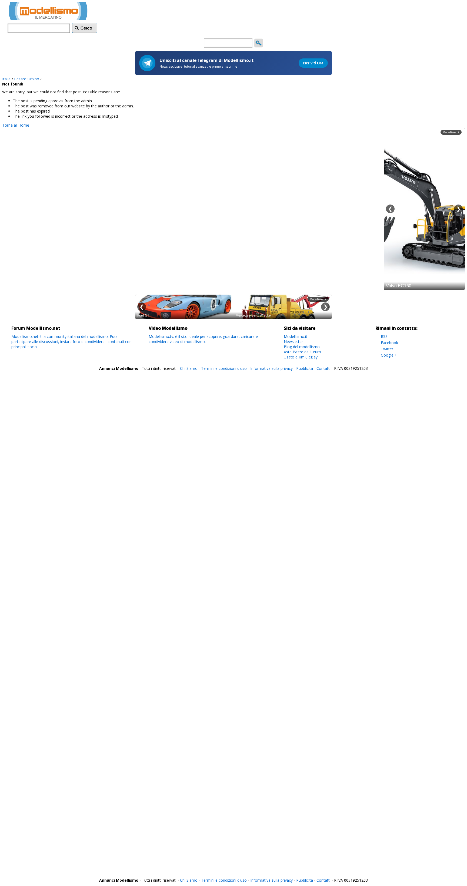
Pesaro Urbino (26, 78)
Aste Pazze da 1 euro (302, 351)
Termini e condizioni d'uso (224, 368)
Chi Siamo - (190, 368)
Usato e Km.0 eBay (301, 357)
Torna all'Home (15, 125)
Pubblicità (305, 368)
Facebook (389, 342)
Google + (389, 355)
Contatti (323, 368)
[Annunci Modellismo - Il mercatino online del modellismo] (48, 18)
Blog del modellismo (302, 346)
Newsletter (293, 341)
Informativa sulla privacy (271, 368)
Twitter (387, 348)
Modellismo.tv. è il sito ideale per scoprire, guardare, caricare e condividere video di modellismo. (203, 339)
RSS (384, 336)
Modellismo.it (295, 336)
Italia (6, 78)
